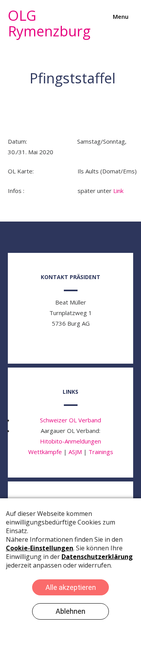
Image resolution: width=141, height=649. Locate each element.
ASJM (75, 452)
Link (118, 191)
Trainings (101, 452)
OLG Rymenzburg (49, 23)
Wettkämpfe (45, 452)
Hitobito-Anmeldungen (70, 441)
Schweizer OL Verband (70, 420)
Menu (119, 16)
